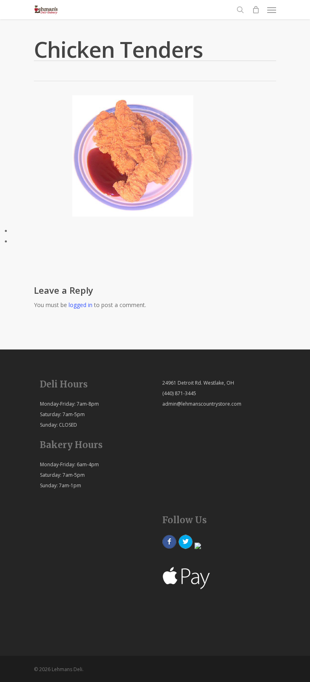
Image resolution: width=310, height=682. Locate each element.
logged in (80, 305)
